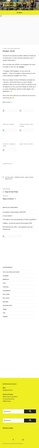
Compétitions (19, 177)
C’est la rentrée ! (7, 216)
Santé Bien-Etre (7, 305)
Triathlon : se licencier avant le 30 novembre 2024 (17, 223)
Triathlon (5, 316)
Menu (20, 12)
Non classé (6, 298)
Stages (5, 309)
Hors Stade (29, 177)
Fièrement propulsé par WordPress (13, 443)
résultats (21, 67)
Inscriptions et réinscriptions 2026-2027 (14, 212)
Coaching (5, 287)
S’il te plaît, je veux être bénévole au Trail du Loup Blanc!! (19, 219)
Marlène (17, 48)
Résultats (9, 178)
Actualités (9, 177)
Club (4, 283)
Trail (4, 313)
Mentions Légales (8, 428)
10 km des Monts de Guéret (11, 272)
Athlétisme (6, 279)
